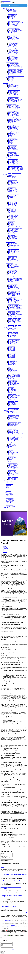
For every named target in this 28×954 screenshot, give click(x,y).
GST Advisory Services (13, 215)
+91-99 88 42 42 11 (15, 5)
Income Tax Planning (12, 202)
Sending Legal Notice (12, 461)
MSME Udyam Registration (14, 29)
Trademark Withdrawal (13, 51)
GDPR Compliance (12, 453)
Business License (9, 377)
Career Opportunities (8, 931)
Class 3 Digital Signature (13, 329)
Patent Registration (12, 60)
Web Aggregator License (13, 302)
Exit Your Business (10, 77)
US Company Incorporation (14, 64)
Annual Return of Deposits (13, 112)
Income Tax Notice (12, 201)
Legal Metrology (11, 378)
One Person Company (12, 14)
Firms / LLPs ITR (12, 195)
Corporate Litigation (12, 247)
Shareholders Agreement (13, 419)
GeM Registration (12, 404)
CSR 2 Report (11, 184)
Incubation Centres (9, 498)
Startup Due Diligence (13, 231)
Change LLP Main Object (13, 88)
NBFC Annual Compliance (14, 290)
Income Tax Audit (12, 200)
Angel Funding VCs (12, 36)
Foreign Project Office (13, 25)
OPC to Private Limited (13, 160)
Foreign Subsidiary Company (14, 21)
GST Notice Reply (12, 214)
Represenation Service (13, 271)
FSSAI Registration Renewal (14, 339)
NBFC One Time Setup (13, 287)
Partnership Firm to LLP (13, 164)
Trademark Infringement (13, 48)
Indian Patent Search (12, 59)
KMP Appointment (12, 148)
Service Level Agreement (13, 415)
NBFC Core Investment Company (15, 279)
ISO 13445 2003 (11, 362)
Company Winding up (12, 153)
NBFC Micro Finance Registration (15, 277)
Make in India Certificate (13, 408)
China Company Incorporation (14, 72)
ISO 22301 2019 (11, 354)
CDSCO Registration (12, 397)
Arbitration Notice (12, 479)
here (13, 949)
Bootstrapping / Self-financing (14, 226)
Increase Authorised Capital (14, 90)
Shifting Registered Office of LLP (15, 131)
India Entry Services (12, 243)
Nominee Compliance (12, 122)
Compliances (5, 83)
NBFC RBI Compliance (13, 281)
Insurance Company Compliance (15, 308)
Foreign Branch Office (13, 23)
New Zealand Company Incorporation (16, 76)
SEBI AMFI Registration (13, 315)
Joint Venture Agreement (13, 427)
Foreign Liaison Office (13, 24)
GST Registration (12, 209)
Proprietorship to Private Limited (15, 166)
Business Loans (11, 253)
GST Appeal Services (12, 216)
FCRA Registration (12, 181)
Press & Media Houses (10, 503)
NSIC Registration (12, 389)
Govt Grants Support (12, 189)
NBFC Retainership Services (14, 293)
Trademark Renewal (12, 49)
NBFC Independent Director (14, 291)
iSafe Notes (10, 141)
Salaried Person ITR (12, 191)
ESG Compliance (12, 259)
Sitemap (17, 932)
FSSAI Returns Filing (12, 341)
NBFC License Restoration (14, 283)
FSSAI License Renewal (13, 340)
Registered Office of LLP (13, 101)
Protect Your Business (10, 41)
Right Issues (10, 135)
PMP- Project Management (13, 374)
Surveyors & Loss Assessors (14, 306)
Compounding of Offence (13, 132)
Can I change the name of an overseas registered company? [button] (14, 912)
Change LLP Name (12, 86)
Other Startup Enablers (10, 506)
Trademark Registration (13, 43)
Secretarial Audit (11, 147)
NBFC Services (9, 274)
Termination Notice (12, 472)
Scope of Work (11, 454)
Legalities (8, 487)
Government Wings (10, 499)
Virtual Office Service (12, 37)
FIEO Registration (12, 382)
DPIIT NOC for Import (13, 409)
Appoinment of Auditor (13, 106)
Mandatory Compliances (11, 104)
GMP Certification (12, 371)
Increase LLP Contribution (13, 92)
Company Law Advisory (13, 249)
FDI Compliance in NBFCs (14, 294)
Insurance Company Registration (15, 299)
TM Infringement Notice (13, 466)
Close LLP (10, 80)
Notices (7, 460)
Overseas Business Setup (13, 63)
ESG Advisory (11, 258)
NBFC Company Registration (14, 275)
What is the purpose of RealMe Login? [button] (9, 906)
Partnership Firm (11, 16)
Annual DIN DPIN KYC (13, 109)
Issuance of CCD (11, 140)
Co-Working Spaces (10, 495)
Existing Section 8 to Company (14, 173)
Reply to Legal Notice (12, 463)
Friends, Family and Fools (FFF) (15, 228)
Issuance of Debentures (13, 139)
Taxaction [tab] (5, 552)
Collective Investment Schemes (14, 321)
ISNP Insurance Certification (14, 307)
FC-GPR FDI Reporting (13, 267)
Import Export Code (12, 32)
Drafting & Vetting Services (14, 412)
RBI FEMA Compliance (13, 265)
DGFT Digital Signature (13, 333)
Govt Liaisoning (11, 254)
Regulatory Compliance (10, 124)
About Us (13, 925)
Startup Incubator (11, 237)
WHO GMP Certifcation (13, 373)
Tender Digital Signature (13, 332)
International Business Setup (12, 62)
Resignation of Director (13, 98)
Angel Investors (11, 232)
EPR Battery (11, 388)
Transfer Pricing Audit (12, 205)
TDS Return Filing (12, 218)
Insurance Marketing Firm (13, 304)
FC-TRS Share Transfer (13, 268)
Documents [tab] (5, 548)
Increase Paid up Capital (13, 91)
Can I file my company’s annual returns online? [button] (11, 880)
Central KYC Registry (13, 295)
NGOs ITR (10, 197)
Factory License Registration (14, 395)
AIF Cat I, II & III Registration (14, 318)
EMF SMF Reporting (12, 264)
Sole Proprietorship (12, 15)
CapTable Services (9, 225)
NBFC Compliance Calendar (14, 292)
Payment (25, 931)
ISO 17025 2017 (11, 356)
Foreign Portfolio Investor (13, 322)
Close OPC (10, 79)
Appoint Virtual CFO (12, 35)
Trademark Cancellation (13, 52)
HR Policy (10, 458)
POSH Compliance (12, 125)
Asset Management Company (14, 323)
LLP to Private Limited (13, 162)
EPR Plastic (10, 385)
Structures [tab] (5, 547)
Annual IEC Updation (12, 111)
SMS (2, 857)
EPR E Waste (11, 387)
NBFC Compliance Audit (13, 288)
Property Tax (11, 224)
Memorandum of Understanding (15, 437)
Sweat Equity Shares (12, 127)
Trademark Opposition (13, 46)
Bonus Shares (11, 143)
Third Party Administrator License (15, 305)
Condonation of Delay (13, 133)
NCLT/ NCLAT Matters (13, 154)
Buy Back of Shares (12, 145)
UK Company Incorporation (14, 65)
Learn (4, 480)
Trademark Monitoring (13, 53)
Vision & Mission (17, 930)
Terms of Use (11, 450)
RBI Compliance (9, 263)
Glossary (7, 488)
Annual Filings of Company (14, 107)
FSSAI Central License (13, 337)
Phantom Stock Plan (12, 128)
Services (5, 174)
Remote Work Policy (12, 457)
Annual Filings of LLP (13, 108)
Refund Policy (11, 451)
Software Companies (10, 501)
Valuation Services (12, 246)
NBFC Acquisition (12, 285)
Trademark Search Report (13, 42)
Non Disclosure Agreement (14, 413)
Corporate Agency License (13, 301)
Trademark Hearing (12, 45)
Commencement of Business (14, 105)
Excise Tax (10, 222)
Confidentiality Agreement (13, 423)
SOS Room (8, 489)
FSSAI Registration (12, 335)
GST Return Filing (12, 210)
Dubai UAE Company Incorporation (15, 66)
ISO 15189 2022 (11, 360)
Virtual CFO (8, 486)
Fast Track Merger (12, 152)
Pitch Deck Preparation (13, 229)
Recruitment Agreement (13, 439)
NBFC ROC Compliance (13, 280)
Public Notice (11, 475)
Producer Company (12, 18)
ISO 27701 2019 (11, 359)
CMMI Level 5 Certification (14, 376)
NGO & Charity (9, 175)
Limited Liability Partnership (14, 12)
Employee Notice (11, 471)
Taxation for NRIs (12, 207)
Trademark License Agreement (14, 422)
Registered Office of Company (14, 100)
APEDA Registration (12, 380)
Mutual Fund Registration (13, 320)
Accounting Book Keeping (13, 245)
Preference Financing (12, 236)
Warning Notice (11, 474)
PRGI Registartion (12, 394)
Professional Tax (11, 221)
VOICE (7, 857)
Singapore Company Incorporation (15, 67)
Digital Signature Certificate (11, 328)
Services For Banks (12, 250)
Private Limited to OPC (13, 161)
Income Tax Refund (12, 204)
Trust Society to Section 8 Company (15, 170)
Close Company (11, 78)
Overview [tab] (5, 546)
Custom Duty (11, 223)
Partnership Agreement (13, 424)
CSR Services (11, 185)
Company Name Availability (14, 10)
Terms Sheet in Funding (13, 418)
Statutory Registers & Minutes (14, 115)
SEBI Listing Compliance (13, 312)
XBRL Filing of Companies (14, 116)
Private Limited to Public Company (15, 168)
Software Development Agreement (15, 433)
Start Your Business (10, 9)
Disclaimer (10, 447)
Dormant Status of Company (14, 102)
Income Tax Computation (13, 198)
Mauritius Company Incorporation (15, 74)
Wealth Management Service (14, 260)
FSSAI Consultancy (12, 343)
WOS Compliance (12, 272)
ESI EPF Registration (12, 31)
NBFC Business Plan (12, 284)
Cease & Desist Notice (13, 467)
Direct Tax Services (10, 190)
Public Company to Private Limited (15, 169)
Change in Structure (10, 157)
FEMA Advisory (11, 273)
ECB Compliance (12, 146)
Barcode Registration (12, 390)
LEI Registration (11, 405)
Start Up (5, 8)
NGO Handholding (12, 188)
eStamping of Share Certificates (14, 119)
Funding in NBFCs (12, 297)
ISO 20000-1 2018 (12, 353)
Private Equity (11, 136)
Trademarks (8, 482)
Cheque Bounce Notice (13, 464)
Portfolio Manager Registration (14, 325)
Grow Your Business (10, 26)
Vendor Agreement (12, 429)
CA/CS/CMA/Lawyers (10, 502)
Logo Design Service (12, 55)
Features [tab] (5, 550)
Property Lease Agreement (13, 442)
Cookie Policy (11, 456)
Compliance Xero (9, 484)
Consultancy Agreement (13, 436)
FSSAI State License (12, 336)
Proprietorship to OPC (13, 159)
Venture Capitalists (12, 233)
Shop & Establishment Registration (15, 30)
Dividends (10, 142)
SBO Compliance (12, 121)
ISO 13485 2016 (11, 348)
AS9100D (10, 368)
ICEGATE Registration (13, 401)
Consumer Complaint (12, 465)
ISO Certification (9, 344)
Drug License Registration (13, 391)
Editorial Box (8, 491)
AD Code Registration (13, 399)
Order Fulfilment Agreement (14, 431)
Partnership (5, 492)
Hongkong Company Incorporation (15, 69)
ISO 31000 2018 (11, 363)
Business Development (13, 39)
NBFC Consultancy (12, 286)
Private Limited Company (13, 11)
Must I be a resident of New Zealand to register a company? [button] (14, 874)
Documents (5, 410)
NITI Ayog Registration (13, 182)
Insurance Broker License (13, 300)
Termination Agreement (13, 426)
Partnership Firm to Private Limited (15, 167)
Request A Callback (4, 860)
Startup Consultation (12, 33)
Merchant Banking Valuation (14, 311)
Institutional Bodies (10, 500)
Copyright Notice (11, 468)
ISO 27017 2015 (11, 357)
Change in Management (13, 149)
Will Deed (10, 443)
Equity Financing (11, 235)
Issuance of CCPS (12, 138)
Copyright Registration (13, 58)
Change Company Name (13, 85)
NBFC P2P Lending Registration (15, 278)
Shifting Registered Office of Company (16, 129)
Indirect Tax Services (10, 208)
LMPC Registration (12, 398)
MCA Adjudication (12, 134)
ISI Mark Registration (12, 403)
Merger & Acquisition (12, 150)
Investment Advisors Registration (15, 314)
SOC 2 (9, 366)
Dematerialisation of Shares (14, 120)
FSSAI (7, 334)
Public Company (11, 17)
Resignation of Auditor (13, 95)
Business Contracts (10, 411)
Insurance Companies (10, 298)
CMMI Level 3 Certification (14, 375)
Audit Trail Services (12, 257)
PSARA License (11, 406)
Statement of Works (12, 444)
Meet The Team (10, 930)
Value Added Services (10, 242)
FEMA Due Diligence (12, 270)
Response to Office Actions (14, 434)
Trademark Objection (12, 44)
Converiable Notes (12, 240)
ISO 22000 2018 (11, 350)
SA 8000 (10, 367)
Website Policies (9, 446)
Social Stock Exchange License (14, 316)
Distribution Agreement (13, 432)
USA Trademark (11, 56)
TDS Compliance (12, 219)
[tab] (14, 866)
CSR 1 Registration (12, 183)
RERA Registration (12, 392)
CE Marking (10, 369)
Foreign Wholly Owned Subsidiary (15, 22)
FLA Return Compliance (13, 266)
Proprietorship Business (13, 192)
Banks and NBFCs (10, 496)
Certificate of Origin (12, 384)
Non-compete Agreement (13, 440)
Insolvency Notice (12, 478)
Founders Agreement (12, 420)
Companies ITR (11, 196)
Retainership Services (12, 256)
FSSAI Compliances (12, 342)
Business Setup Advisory (13, 251)
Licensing (5, 327)
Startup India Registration (13, 28)
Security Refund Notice (13, 477)
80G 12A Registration (12, 180)
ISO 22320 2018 (11, 355)
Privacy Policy (11, 449)
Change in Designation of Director (15, 99)
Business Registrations (10, 481)
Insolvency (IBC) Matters (13, 155)
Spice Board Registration (13, 383)
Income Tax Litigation (12, 203)
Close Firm (10, 81)
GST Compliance (12, 211)
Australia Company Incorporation (15, 70)
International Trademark (13, 57)
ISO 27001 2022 (11, 351)
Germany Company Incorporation (15, 73)
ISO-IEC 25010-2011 (12, 361)
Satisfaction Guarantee (18, 931)
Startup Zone (8, 485)
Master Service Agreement (13, 416)
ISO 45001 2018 (11, 349)
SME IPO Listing (12, 326)
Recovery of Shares (12, 244)
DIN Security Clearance (13, 156)
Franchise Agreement (12, 417)
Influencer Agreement (12, 425)
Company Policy (11, 459)
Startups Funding (11, 252)
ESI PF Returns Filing (12, 114)
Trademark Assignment (13, 50)
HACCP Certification (12, 370)
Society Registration (12, 178)
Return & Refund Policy (13, 452)
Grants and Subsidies (12, 238)
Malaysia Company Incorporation (15, 71)
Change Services (9, 84)
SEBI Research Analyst (13, 313)
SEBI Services (9, 309)
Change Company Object (13, 87)
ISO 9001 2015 (11, 346)
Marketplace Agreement (13, 430)
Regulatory (5, 261)
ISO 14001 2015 (11, 347)
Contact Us (5, 507)
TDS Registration (12, 217)
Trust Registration (12, 177)
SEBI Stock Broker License (14, 319)
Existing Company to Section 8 (14, 171)
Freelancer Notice (12, 470)
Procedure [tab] (5, 549)
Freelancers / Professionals (13, 194)
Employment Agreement (13, 438)
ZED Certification (12, 396)
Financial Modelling (12, 230)
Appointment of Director (13, 97)
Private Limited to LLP (13, 163)
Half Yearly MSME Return (13, 113)
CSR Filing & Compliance (13, 118)
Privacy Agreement (12, 445)
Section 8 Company (12, 176)
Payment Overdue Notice (13, 473)
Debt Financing (11, 239)
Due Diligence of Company (14, 38)
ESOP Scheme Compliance (14, 126)
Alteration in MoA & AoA (13, 94)
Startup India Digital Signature (14, 330)
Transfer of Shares (12, 93)
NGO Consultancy (12, 187)
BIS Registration (11, 402)
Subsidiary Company (12, 19)
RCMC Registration (12, 381)
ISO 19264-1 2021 (12, 364)
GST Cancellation (12, 212)
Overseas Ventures (9, 505)
